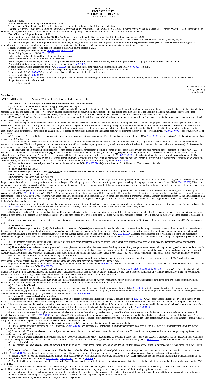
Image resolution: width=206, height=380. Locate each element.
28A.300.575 (153, 339)
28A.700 (138, 298)
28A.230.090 (53, 50)
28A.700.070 (44, 315)
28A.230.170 (132, 269)
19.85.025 (35, 72)
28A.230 (89, 358)
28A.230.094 (107, 263)
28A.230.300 (48, 53)
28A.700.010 (143, 307)
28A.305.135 (79, 64)
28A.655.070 (125, 155)
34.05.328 (62, 66)
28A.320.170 (121, 160)
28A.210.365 (83, 293)
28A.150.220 (67, 50)
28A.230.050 (139, 288)
